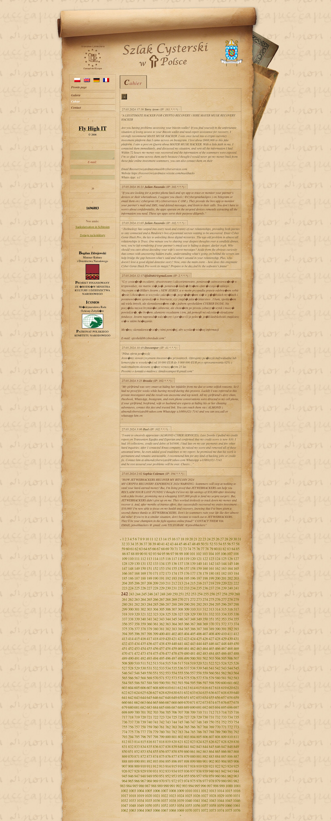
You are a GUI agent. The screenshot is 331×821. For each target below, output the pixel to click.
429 (224, 638)
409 (217, 633)
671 (192, 702)
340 (143, 619)
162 (217, 568)
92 (150, 553)
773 (236, 726)
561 (217, 672)
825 (205, 741)
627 (155, 692)
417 (149, 638)
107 (229, 553)
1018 (132, 795)
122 (205, 558)
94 (159, 553)
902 (211, 761)
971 (168, 780)
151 (149, 568)
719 (137, 717)
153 (161, 568)
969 (155, 780)
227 (149, 588)
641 (124, 697)
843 (199, 746)
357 (130, 623)
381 (161, 628)
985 (135, 785)
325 (168, 614)
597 (205, 682)
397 (143, 633)
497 (174, 658)
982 (236, 780)
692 (205, 707)
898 (186, 761)
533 (161, 668)
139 (192, 563)
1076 (236, 810)
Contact (76, 107)
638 (224, 692)
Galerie (75, 95)
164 (230, 568)
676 (224, 702)
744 (174, 722)
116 (168, 558)
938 (199, 771)
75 (193, 548)
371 (217, 623)
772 (230, 726)
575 (186, 677)
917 (186, 766)
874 (155, 756)
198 (205, 578)
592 (174, 682)
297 (230, 604)
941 (217, 771)
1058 (212, 805)
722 (155, 717)
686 (168, 707)
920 (205, 766)
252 (187, 593)
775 (130, 731)
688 (180, 707)
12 (156, 538)
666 (161, 702)
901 (205, 761)
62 (136, 548)
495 (161, 658)
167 (130, 573)
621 (236, 687)
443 (192, 643)
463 (199, 648)
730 (205, 717)
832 (130, 746)
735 (236, 717)
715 (230, 712)
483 (205, 653)
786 (199, 731)
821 (180, 741)
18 (182, 538)
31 (239, 538)
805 (199, 736)
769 (211, 726)
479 (180, 653)
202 (230, 578)
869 (124, 756)
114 (155, 558)
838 (168, 746)
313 (211, 609)
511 (143, 663)
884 (217, 756)
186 (130, 578)
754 (236, 722)
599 (217, 682)
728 (192, 717)
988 (153, 785)
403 (180, 633)
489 (124, 658)
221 (230, 583)
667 (168, 702)
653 (199, 697)
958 (205, 775)
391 (224, 628)
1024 (180, 795)
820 (174, 741)
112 (143, 558)
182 (224, 573)
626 (149, 692)
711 (205, 712)
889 (130, 761)
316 (230, 609)
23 (204, 538)
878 (180, 756)
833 (137, 746)
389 (211, 628)
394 (124, 633)
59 (123, 548)
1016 (236, 790)
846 (217, 746)
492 (143, 658)
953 (174, 775)
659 (236, 697)
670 (186, 702)
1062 (124, 810)
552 (161, 672)
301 (137, 609)
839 (174, 746)
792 (236, 731)
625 (143, 692)
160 (205, 568)
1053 (172, 805)
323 (155, 614)
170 (149, 573)
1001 (237, 785)
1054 (180, 805)
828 (224, 741)
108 (236, 553)
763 (174, 726)
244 (137, 593)
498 (180, 658)
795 (137, 736)
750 (211, 722)
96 (168, 553)
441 (180, 643)
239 (224, 588)
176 (186, 573)
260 (237, 593)
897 (180, 761)
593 (180, 682)
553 (168, 672)
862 (199, 751)
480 (186, 653)
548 (137, 672)
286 (161, 604)
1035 (148, 800)
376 (130, 628)
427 (211, 638)
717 (124, 717)
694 (217, 707)
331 (205, 614)
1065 (148, 810)
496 (168, 658)
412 (236, 633)
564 (236, 672)
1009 (180, 790)
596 (199, 682)
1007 (164, 790)
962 (230, 775)
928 (137, 771)
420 (168, 638)
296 (224, 604)
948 (143, 775)
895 (168, 761)
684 (155, 707)
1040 (188, 800)
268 (168, 599)
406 (199, 633)
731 (211, 717)
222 (236, 583)
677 (230, 702)
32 (123, 543)
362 (161, 623)
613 (186, 687)
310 (192, 609)
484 (211, 653)
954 (180, 775)
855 (155, 751)
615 (199, 687)
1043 (212, 800)
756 (130, 726)
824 (199, 741)
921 (211, 766)
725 (174, 717)
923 (224, 766)
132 (149, 563)
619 (224, 687)
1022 (164, 795)
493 (149, 658)
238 (217, 588)
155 (174, 568)
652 (192, 697)
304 (155, 609)
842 (192, 746)
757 (137, 726)
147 (124, 568)
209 (155, 583)
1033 (132, 800)
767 (199, 726)
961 (224, 775)
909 (137, 766)
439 (168, 643)
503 (211, 658)
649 (174, 697)
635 (205, 692)
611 (174, 687)
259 (231, 593)
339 (137, 619)
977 (205, 780)
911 (149, 766)
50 (202, 543)
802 (180, 736)
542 (217, 668)
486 (224, 653)
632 (186, 692)
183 (230, 573)
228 (155, 588)
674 (211, 702)
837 (161, 746)
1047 (124, 805)
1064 (140, 810)
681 (137, 707)
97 (172, 553)
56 (229, 543)
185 (124, 578)
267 (161, 599)
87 (128, 553)
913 (161, 766)
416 (143, 638)
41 (163, 543)
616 (205, 687)
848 (230, 746)
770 (217, 726)
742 (161, 722)
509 (130, 663)
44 (176, 543)
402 (174, 633)
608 (155, 687)
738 (137, 722)
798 (155, 736)
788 (211, 731)
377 (137, 628)
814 (137, 741)
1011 (196, 790)
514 (161, 663)
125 (224, 558)
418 (155, 638)
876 (168, 756)
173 (168, 573)
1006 (156, 790)
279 (236, 599)
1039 (180, 800)
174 (174, 573)
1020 (148, 795)
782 (174, 731)
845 (211, 746)
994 (191, 785)
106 (223, 553)
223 (124, 588)
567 (137, 677)
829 (230, 741)
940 (211, 771)
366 (186, 623)
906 (236, 761)
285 (155, 604)
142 (211, 563)
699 (130, 712)
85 (237, 548)
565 (124, 677)
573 (174, 677)
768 (205, 726)
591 (168, 682)
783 (180, 731)
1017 (124, 795)
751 (217, 722)
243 (131, 593)
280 (124, 604)
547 (130, 672)
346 (180, 619)
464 (205, 648)
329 (192, 614)
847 (224, 746)
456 (155, 648)
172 (161, 573)
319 (130, 614)
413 (124, 638)
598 (211, 682)
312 (205, 609)
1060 (228, 805)
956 (192, 775)
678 (236, 702)
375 (124, 628)
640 (236, 692)
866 (224, 751)
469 (236, 648)
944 (236, 771)
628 (161, 692)
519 (192, 663)
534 (168, 668)
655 (211, 697)
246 (150, 593)
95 (163, 553)
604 (130, 687)
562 (224, 672)
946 (130, 775)
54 (220, 543)
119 (186, 558)
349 (199, 619)
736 (124, 722)
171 (155, 573)
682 (143, 707)
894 (161, 761)
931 (155, 771)
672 (199, 702)
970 (161, 780)
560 (211, 672)
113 (149, 558)
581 (224, 677)
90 (141, 553)
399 (155, 633)
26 (217, 538)
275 (211, 599)
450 (236, 643)
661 (130, 702)
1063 (132, 810)
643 (137, 697)
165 (236, 568)
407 (205, 633)
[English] (87, 81)
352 (217, 619)
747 (192, 722)
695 (224, 707)
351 (211, 619)
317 (236, 609)
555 (180, 672)
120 (192, 558)
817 (155, 741)
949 (149, 775)
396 (137, 633)
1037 (164, 800)
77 (202, 548)
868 (236, 751)
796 (143, 736)
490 (130, 658)
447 (217, 643)
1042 (204, 800)
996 (203, 785)
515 (168, 663)
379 (149, 628)
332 (211, 614)
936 (186, 771)
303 (149, 609)
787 (205, 731)
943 (230, 771)
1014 (220, 790)
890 (137, 761)
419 (161, 638)
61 (132, 548)
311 (199, 609)
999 (222, 785)
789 (217, 731)
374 (236, 623)
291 (192, 604)
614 (192, 687)
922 (217, 766)
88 (132, 553)
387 (199, 628)
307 (174, 609)
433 (130, 643)
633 (192, 692)
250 (175, 593)
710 (199, 712)
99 (181, 553)
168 (137, 573)
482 (199, 653)
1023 (172, 795)
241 (236, 588)
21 (195, 538)
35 (136, 543)
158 (192, 568)
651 (186, 697)
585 (130, 682)
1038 (172, 800)
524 (224, 663)
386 (192, 628)
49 (198, 543)
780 (161, 731)
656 (217, 697)
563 (230, 672)
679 (124, 707)
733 (224, 717)
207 (143, 583)
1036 (156, 800)
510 (137, 663)
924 (230, 766)
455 (149, 648)
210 (161, 583)
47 (189, 543)
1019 (140, 795)
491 (137, 658)
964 (124, 780)
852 (137, 751)
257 (218, 593)
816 (149, 741)
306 (168, 609)
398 (149, 633)
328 (186, 614)
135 (168, 563)
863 (205, 751)
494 (155, 658)
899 (192, 761)
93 (154, 553)
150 (143, 568)
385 (186, 628)
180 (211, 573)
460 (180, 648)
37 (145, 543)
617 (211, 687)
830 (236, 741)
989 (160, 785)
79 (211, 548)
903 (217, 761)
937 (192, 771)
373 (230, 623)
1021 (156, 795)
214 (186, 583)
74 (189, 548)
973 (180, 780)
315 (224, 609)
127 (236, 558)
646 (155, 697)
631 (180, 692)
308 (180, 609)
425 (199, 638)
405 (192, 633)
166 (124, 573)
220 (224, 583)
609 (161, 687)
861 (192, 751)
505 (224, 658)
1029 (220, 795)
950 (155, 775)
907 (124, 766)
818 (161, 741)
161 (211, 568)
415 (137, 638)
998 (216, 785)
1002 (124, 790)
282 (137, 604)
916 (180, 766)
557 (192, 672)
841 (186, 746)
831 (124, 746)
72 (180, 548)
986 (141, 785)
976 (199, 780)
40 (158, 543)
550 (149, 672)
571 (161, 677)
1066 (156, 810)
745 (180, 722)
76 (198, 548)
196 (192, 578)
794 (130, 736)
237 (211, 588)
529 (137, 668)
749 (205, 722)
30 (235, 538)
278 (230, 599)
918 (192, 766)
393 (236, 628)
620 (230, 687)
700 (137, 712)
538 (192, 668)
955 (186, 775)
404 (186, 633)
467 (224, 648)
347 (186, 619)
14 (165, 538)
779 (155, 731)
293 (205, 604)
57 (233, 543)
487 (230, 653)
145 (230, 563)
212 (174, 583)
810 (230, 736)
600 (224, 682)
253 (193, 593)
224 (130, 588)
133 (155, 563)
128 (124, 563)
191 (161, 578)
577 (199, 677)
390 (217, 628)
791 (230, 731)
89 (137, 553)
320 (137, 614)
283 (143, 604)
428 (217, 638)
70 (172, 548)
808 (217, 736)
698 (124, 712)
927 (130, 771)
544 (230, 668)
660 (124, 702)
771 (224, 726)
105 (217, 553)
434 (137, 643)
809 (224, 736)
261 (124, 599)
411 (230, 633)
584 (124, 682)
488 (236, 653)
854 (149, 751)
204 (124, 583)
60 (128, 548)
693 (211, 707)
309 (186, 609)
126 (230, 558)
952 (168, 775)
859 (180, 751)
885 (224, 756)
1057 (204, 805)
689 (186, 707)
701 (143, 712)
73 (185, 548)
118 (180, 558)
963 (236, 775)
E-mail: (92, 162)
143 (217, 563)
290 (186, 604)
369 (205, 623)
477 (168, 653)
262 (130, 599)
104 (211, 553)
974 (186, 780)
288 (174, 604)
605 (137, 687)
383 (174, 628)
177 (192, 573)
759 (149, 726)
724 (168, 717)
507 (236, 658)
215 (192, 583)
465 (211, 648)
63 (141, 548)
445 (205, 643)
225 (137, 588)
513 (155, 663)
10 (147, 538)
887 (236, 756)
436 (149, 643)
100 (186, 553)
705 (168, 712)
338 (130, 619)
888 (124, 761)
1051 (156, 805)
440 (174, 643)
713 (217, 712)
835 (149, 746)
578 (205, 677)
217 (205, 583)
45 (180, 543)
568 (143, 677)
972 (174, 780)
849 (236, 746)
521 (205, 663)
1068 (172, 810)
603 (124, 687)
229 (161, 588)
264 (143, 599)
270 (180, 599)
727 (186, 717)
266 (155, 599)
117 (174, 558)
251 (181, 593)
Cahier (75, 101)
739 (143, 722)
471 (130, 653)
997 (209, 785)
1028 (212, 795)
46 (185, 543)
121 (199, 558)
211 (168, 583)
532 (155, 668)
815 (143, 741)
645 (149, 697)
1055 (188, 805)
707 (180, 712)
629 (168, 692)
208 (149, 583)
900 (199, 761)
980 (224, 780)
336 (236, 614)
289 (180, 604)
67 (158, 548)
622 (124, 692)
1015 (228, 790)
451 (124, 648)
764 (180, 726)
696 (230, 707)
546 (124, 672)
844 (205, 746)
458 (168, 648)
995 (197, 785)
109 (124, 558)
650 (180, 697)
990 (166, 785)
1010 (188, 790)
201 (224, 578)
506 (230, 658)
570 (155, 677)
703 (155, 712)
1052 (164, 805)
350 (205, 619)
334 (224, 614)
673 (205, 702)
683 (149, 707)
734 (230, 717)
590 (161, 682)
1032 (124, 800)
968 (149, 780)
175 (180, 573)
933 (168, 771)
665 (155, 702)
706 (174, 712)
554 (174, 672)
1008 (172, 790)
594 (186, 682)
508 (124, 663)
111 (137, 558)
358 (137, 623)
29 (230, 538)
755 (124, 726)
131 (143, 563)
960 (217, 775)
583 (236, 677)
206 (137, 583)
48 (193, 543)
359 (143, 623)
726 (180, 717)
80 (215, 548)
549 (143, 672)
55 (224, 543)
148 (130, 568)
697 (236, 707)
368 (199, 623)
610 (168, 687)
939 (205, 771)
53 (215, 543)
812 (124, 741)
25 (213, 538)
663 (143, 702)
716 (236, 712)
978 (211, 780)
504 (217, 658)
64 (145, 548)
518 (186, 663)
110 (130, 558)
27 (222, 538)
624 (137, 692)
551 (155, 672)
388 (205, 628)
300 (130, 609)
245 (144, 593)
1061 (236, 805)
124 (217, 558)
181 (217, 573)
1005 (148, 790)
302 (143, 609)
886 (230, 756)
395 (130, 633)
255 (206, 593)
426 (205, 638)
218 (211, 583)
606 (143, 687)
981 (230, 780)
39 (154, 543)
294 (211, 604)
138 (186, 563)
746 (186, 722)
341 (149, 619)
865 (217, 751)
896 (174, 761)
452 (130, 648)
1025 (188, 795)
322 (149, 614)
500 (192, 658)
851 (130, 751)
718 (130, 717)
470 (124, 653)
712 (211, 712)
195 (186, 578)
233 (186, 588)
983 (122, 785)
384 (180, 628)
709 (192, 712)
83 (229, 548)
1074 (220, 810)
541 (211, 668)
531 (149, 668)
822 (186, 741)
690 (192, 707)
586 (137, 682)
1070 (188, 810)
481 (192, 653)
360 (149, 623)
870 (130, 756)
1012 (204, 790)
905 (230, 761)
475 (155, 653)
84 (233, 548)
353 (224, 619)
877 (174, 756)
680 (130, 707)
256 (212, 593)
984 (129, 785)
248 (162, 593)
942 (224, 771)
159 (199, 568)
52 (211, 543)
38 (150, 543)
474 (149, 653)
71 (176, 548)
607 (149, 687)
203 (236, 578)
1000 (229, 785)
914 (168, 766)
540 (205, 668)
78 (207, 548)
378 (143, 628)
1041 (196, 800)
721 (149, 717)
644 (143, 697)
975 (192, 780)
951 (161, 775)
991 (172, 785)
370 (211, 623)
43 (172, 543)
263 (137, 599)
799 (161, 736)
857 (168, 751)
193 (174, 578)
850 (124, 751)
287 (168, 604)
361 (155, 623)
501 (199, 658)
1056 (196, 805)
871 (137, 756)
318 (124, 614)
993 (184, 785)
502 (205, 658)
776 (137, 731)
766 (192, 726)
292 (199, 604)
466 (217, 648)
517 (180, 663)
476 (161, 653)
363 (168, 623)
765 (186, 726)
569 (149, 677)
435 (143, 643)
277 (224, 599)
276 (217, 599)
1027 (204, 795)
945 (124, 775)
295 (217, 604)
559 (205, 672)
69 (167, 548)
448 (224, 643)
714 (224, 712)
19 (187, 538)
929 (143, 771)
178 (199, 573)
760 (155, 726)
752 (224, 722)
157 (186, 568)
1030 (228, 795)
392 (230, 628)
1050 (148, 805)
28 (226, 538)
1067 (164, 810)
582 (230, 677)
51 (207, 543)
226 (143, 588)
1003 (132, 790)
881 (199, 756)
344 (168, 619)
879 (186, 756)
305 (161, 609)
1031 (236, 795)
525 (230, 663)
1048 (132, 805)
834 (143, 746)
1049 (140, 805)
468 (230, 648)
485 (217, 653)
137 (180, 563)
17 (178, 538)
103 (205, 553)
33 (128, 543)
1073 (212, 810)
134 (161, 563)
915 (174, 766)
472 (137, 653)
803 (186, 736)
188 (143, 578)
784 (186, 731)
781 (168, 731)
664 (149, 702)
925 (236, 766)
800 (168, 736)
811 (236, 736)
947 (137, 775)
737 (130, 722)
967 (143, 780)
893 (155, 761)
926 (124, 771)
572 (168, 677)
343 (161, 619)
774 (124, 731)
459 (174, 648)
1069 (180, 810)
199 (211, 578)
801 (174, 736)
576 (192, 677)
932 (161, 771)
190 (155, 578)
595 (192, 682)
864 (211, 751)
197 (199, 578)
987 (147, 785)
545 (236, 668)
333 (217, 614)
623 (130, 692)
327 (180, 614)
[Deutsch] (96, 81)
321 (143, 614)
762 (168, 726)
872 (143, 756)
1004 (140, 790)
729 (199, 717)
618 (217, 687)
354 (230, 619)
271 (186, 599)
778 (149, 731)
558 (199, 672)
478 (174, 653)
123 (211, 558)
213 (180, 583)
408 (211, 633)
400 (161, 633)
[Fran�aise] (106, 81)
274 (205, 599)
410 (224, 633)
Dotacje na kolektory (92, 235)
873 (149, 756)
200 (217, 578)
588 (149, 682)
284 (149, 604)
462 (192, 648)
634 (199, 692)
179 (205, 573)
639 (230, 692)
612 (180, 687)
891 (143, 761)
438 (161, 643)
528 (130, 668)
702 (149, 712)
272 (192, 599)
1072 (204, 810)
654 (205, 697)
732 (217, 717)
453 (137, 648)
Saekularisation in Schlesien (93, 227)
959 (211, 775)
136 (174, 563)
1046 (236, 800)
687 (174, 707)
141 (205, 563)
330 (199, 614)
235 (199, 588)
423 (186, 638)
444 (199, 643)
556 (186, 672)
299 (124, 609)
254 (199, 593)
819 (168, 741)
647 (161, 697)
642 (130, 697)
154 (168, 568)
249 (168, 593)
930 (149, 771)
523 (217, 663)
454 (143, 648)
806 (205, 736)
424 (192, 638)
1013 (212, 790)
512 (149, 663)
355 (236, 619)
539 (199, 668)
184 (236, 573)
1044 (220, 800)
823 (192, 741)
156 (180, 568)
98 (176, 553)
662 (137, 702)
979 (217, 780)
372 (224, 623)
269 (174, 599)
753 (230, 722)
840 (180, 746)
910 (143, 766)
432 (124, 643)
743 (168, 722)
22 (200, 538)
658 (230, 697)
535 (174, 668)
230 (168, 588)
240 (230, 588)
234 (192, 588)
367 (192, 623)
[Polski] (77, 81)
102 (198, 553)
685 (161, 707)
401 (168, 633)
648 (168, 697)
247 (156, 593)
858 (174, 751)
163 (224, 568)
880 (192, 756)
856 (161, 751)
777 (143, 731)
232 (180, 588)
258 (224, 593)
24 (208, 538)
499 (186, 658)
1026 (196, 795)
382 (168, 628)
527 (124, 668)
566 (130, 677)
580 (217, 677)
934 (174, 771)
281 (130, 604)
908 (130, 766)
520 (199, 663)
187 (137, 578)
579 (211, 677)
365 (180, 623)
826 (211, 741)
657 (224, 697)
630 (174, 692)
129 (130, 563)
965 (130, 780)
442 (186, 643)
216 (199, 583)
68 (163, 548)
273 (199, 599)
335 (230, 614)
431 (236, 638)
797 (149, 736)
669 (180, 702)
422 (180, 638)
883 (211, 756)
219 (217, 583)
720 (143, 717)
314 (217, 609)
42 (167, 543)
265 (149, 599)
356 (124, 623)
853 (143, 751)
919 (199, 766)
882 (205, 756)
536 (180, 668)
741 (155, 722)
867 (230, 751)
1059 (220, 805)
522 (211, 663)
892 (149, 761)
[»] (92, 91)
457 (161, 648)
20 (191, 538)
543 (224, 668)
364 (174, 623)
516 (174, 663)
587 (143, 682)
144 (224, 563)
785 (192, 731)
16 (173, 538)
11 (151, 538)
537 (186, 668)
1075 (228, 810)
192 (168, 578)
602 (236, 682)
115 (161, 558)
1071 (196, 810)
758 (143, 726)
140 (199, 563)
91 (146, 553)
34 (132, 543)
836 (155, 746)
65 (150, 548)
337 (124, 619)
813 (130, 741)
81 (220, 548)
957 (199, 775)
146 (236, 563)
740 (149, 722)
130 (137, 563)
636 (211, 692)
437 (155, 643)
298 (236, 604)
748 (199, 722)
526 (236, 663)
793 (124, 736)
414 (130, 638)
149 (137, 568)
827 (217, 741)
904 (224, 761)
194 (180, 578)
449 (230, 643)
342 (155, 619)
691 (199, 707)
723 (161, 717)
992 (178, 785)
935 (180, 771)
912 (155, 766)
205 (130, 583)
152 (155, 568)
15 (169, 538)
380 (155, 628)
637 (217, 692)
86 (124, 553)
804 (192, 736)
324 (161, 614)
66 (154, 548)
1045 (228, 800)
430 (230, 638)
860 (186, 751)
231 (174, 588)
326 (174, 614)
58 (237, 543)
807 (211, 736)
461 (186, 648)
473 (143, 653)
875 (161, 756)
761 (161, 726)
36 (141, 543)
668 (174, 702)
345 (174, 619)
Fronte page (79, 87)
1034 (140, 800)
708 (186, 712)
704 (161, 712)
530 (143, 668)
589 (155, 682)
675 (217, 702)
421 (174, 638)
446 (211, 643)
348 (192, 619)
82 (224, 548)
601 (230, 682)
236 (205, 588)
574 (180, 677)
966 (137, 780)
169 (143, 573)
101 (192, 553)
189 (149, 578)
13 (160, 538)
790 (224, 731)
